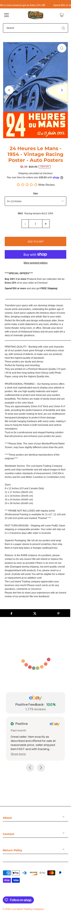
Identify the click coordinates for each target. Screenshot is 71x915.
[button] (18, 754)
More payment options (36, 262)
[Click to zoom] (61, 48)
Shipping (23, 173)
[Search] (63, 28)
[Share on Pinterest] (58, 613)
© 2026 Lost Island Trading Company (23, 909)
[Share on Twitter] (35, 613)
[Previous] (9, 90)
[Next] (61, 90)
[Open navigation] (6, 15)
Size (35, 193)
